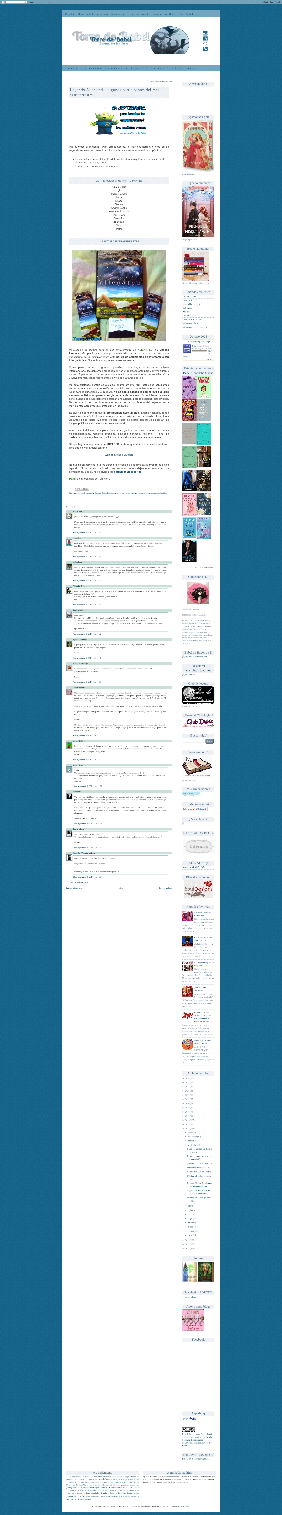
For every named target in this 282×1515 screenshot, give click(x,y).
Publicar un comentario (79, 882)
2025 (187, 1082)
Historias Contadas (190, 867)
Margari (76, 741)
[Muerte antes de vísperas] (189, 538)
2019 (187, 1108)
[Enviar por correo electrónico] (76, 489)
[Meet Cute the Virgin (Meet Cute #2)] (189, 398)
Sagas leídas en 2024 (191, 304)
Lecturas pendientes (190, 316)
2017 (187, 1116)
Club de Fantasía (139, 13)
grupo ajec (134, 1485)
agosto (191, 1206)
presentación (71, 1496)
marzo (191, 1227)
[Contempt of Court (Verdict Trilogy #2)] (189, 491)
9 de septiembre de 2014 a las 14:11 (87, 580)
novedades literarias (99, 1493)
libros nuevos (133, 1487)
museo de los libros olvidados (123, 1490)
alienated (81, 493)
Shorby (76, 829)
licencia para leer (71, 1490)
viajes (90, 1499)
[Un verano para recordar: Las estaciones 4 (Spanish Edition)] (204, 420)
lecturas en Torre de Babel (96, 493)
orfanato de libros (115, 1493)
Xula (75, 562)
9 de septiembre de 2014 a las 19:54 (87, 735)
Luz (74, 538)
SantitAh (76, 610)
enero (190, 1235)
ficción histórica (101, 1485)
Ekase (75, 792)
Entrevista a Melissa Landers (199, 1172)
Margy (75, 765)
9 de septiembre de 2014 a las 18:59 (87, 682)
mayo (190, 1218)
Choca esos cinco (91, 68)
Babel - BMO (206, 1434)
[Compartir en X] (81, 489)
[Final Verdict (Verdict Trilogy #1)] (189, 561)
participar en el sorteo (128, 471)
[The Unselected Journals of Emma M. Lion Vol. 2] (204, 444)
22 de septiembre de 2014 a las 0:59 (87, 877)
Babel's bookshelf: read (198, 373)
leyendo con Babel (119, 1487)
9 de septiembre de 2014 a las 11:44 (87, 532)
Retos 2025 (187, 300)
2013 (187, 1240)
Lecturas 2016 (159, 68)
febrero (191, 1231)
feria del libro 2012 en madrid (83, 1485)
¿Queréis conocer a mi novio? (199, 1163)
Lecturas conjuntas (116, 68)
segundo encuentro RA (92, 1496)
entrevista (70, 1482)
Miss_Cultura (78, 663)
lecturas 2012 (106, 1487)
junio (190, 1214)
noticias (87, 1493)
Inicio (121, 888)
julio (190, 1210)
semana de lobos (106, 1497)
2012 (187, 1244)
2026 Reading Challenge (198, 341)
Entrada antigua (165, 888)
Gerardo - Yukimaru (81, 853)
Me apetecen (118, 13)
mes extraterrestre (144, 493)
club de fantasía (78, 1479)
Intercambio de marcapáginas (194, 327)
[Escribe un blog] (78, 489)
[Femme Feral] (204, 397)
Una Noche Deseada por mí (198, 1168)
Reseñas (69, 13)
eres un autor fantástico (83, 1482)
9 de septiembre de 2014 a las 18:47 (87, 658)
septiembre (192, 1145)
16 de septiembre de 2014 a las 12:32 (87, 847)
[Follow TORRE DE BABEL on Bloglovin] (191, 795)
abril (190, 1222)
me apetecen (92, 1490)
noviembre (192, 1137)
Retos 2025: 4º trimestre (192, 319)
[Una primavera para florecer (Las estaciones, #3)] (189, 444)
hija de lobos (82, 1488)
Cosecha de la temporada (93, 13)
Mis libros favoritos (198, 670)
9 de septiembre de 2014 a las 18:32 (87, 634)
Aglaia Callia (78, 639)
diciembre (192, 1132)
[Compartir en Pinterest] (87, 489)
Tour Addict (186, 13)
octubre (191, 1141)
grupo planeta (71, 1487)
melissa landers (131, 493)
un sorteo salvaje (189, 1297)
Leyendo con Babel (164, 13)
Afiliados (177, 68)
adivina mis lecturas (118, 1477)
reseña (81, 1496)
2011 (187, 1248)
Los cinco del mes (89, 1477)
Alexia (75, 511)
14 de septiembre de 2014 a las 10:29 (87, 823)
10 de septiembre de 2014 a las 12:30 (87, 786)
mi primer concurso (105, 1490)
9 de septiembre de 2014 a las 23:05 (87, 759)
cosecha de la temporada (121, 1479)
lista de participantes (115, 493)
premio (136, 1493)
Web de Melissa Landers (119, 454)
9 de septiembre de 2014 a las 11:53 (87, 556)
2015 (187, 1124)
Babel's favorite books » (204, 568)
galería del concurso (115, 1485)
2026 (187, 1078)
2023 (187, 1091)
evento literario (97, 1482)
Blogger (186, 1506)
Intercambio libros (190, 323)
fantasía (117, 1482)
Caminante (77, 687)
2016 (187, 1120)
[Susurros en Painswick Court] (204, 466)
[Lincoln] (204, 514)
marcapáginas (81, 1490)
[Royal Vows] (189, 515)
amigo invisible (130, 1477)
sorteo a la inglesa (130, 1496)
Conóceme (71, 68)
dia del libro (135, 1479)
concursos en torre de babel (97, 1479)
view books (209, 359)
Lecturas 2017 (139, 68)
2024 (187, 1087)
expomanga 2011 (109, 1482)
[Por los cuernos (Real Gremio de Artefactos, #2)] (204, 538)
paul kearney (128, 1493)
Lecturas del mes (189, 296)
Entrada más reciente (74, 888)
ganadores (125, 1485)
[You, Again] (189, 421)
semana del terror (118, 1497)
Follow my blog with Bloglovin (195, 1459)
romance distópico (159, 493)
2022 (187, 1095)
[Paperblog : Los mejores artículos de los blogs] (189, 1420)
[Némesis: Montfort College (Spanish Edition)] (204, 491)
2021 (187, 1099)
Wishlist (190, 68)
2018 (187, 1112)
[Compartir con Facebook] (84, 489)
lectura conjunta (93, 1487)
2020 (187, 1103)
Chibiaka (76, 586)
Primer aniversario (104, 1477)
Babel (194, 346)
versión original (81, 1499)
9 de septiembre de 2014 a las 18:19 (87, 604)
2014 (187, 1129)
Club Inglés (187, 308)
